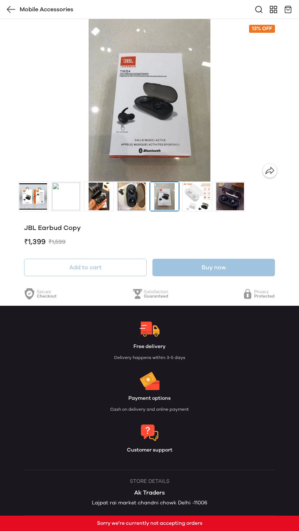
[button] (33, 196)
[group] (149, 100)
